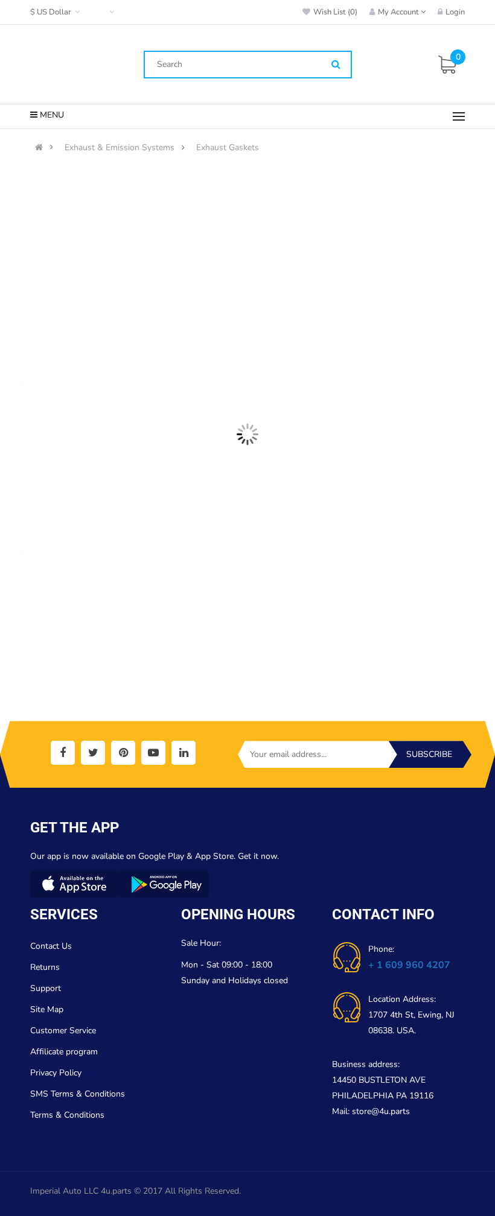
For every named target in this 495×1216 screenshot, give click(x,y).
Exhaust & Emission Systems (119, 148)
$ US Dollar (52, 12)
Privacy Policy (55, 1072)
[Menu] (459, 116)
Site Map (46, 1009)
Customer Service (63, 1030)
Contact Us (51, 946)
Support (45, 988)
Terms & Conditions (67, 1115)
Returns (45, 967)
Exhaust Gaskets (227, 148)
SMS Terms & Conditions (77, 1094)
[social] (63, 753)
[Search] (336, 65)
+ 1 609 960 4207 (409, 965)
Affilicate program (64, 1051)
